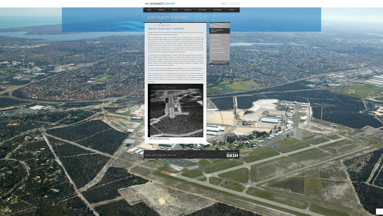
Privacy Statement (218, 52)
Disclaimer (148, 155)
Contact (231, 10)
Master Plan (215, 40)
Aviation (174, 10)
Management (216, 36)
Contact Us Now (219, 63)
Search (164, 155)
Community (161, 10)
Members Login (172, 155)
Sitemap (159, 155)
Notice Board (216, 44)
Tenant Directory (217, 48)
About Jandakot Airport (217, 31)
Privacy (154, 155)
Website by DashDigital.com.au (232, 155)
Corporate (187, 10)
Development (202, 10)
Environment (218, 10)
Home (149, 10)
